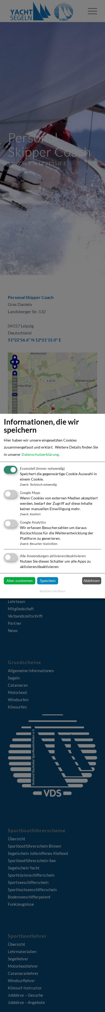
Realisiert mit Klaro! (53, 591)
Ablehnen (91, 581)
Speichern (47, 581)
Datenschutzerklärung (40, 454)
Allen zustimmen (19, 581)
